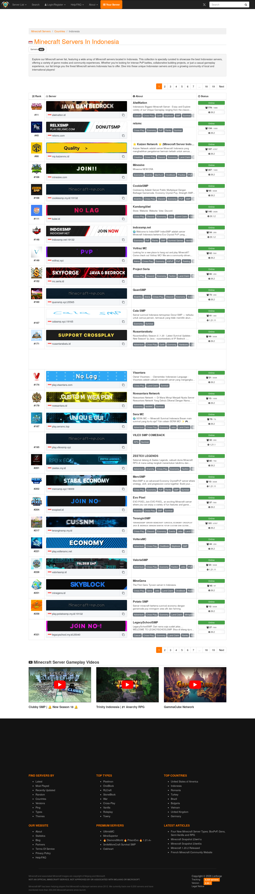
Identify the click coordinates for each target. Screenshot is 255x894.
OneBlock (108, 785)
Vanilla (106, 807)
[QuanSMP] (86, 293)
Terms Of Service (45, 848)
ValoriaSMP (140, 560)
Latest (39, 781)
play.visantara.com (62, 384)
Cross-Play (109, 803)
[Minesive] (86, 168)
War (105, 799)
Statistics (40, 835)
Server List (18, 4)
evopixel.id (57, 509)
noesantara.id (59, 405)
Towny (106, 816)
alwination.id (58, 115)
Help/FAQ (76, 4)
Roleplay (108, 812)
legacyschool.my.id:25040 (65, 634)
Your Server (112, 4)
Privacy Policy (43, 853)
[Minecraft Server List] (5, 4)
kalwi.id (55, 218)
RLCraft (107, 790)
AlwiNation (140, 103)
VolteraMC (139, 539)
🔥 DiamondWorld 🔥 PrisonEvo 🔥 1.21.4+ (127, 840)
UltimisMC (108, 831)
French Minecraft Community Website (191, 852)
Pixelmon (108, 781)
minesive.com (59, 177)
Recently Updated (45, 790)
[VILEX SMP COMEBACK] (86, 438)
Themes (40, 816)
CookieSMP (140, 186)
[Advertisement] (127, 19)
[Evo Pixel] (86, 501)
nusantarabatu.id (61, 343)
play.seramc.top (60, 426)
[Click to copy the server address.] (123, 115)
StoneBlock (109, 794)
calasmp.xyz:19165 (62, 321)
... (199, 86)
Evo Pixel (139, 497)
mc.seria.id (57, 281)
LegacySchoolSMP (145, 622)
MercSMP (139, 477)
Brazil (174, 799)
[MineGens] (86, 584)
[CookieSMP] (86, 189)
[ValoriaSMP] (86, 563)
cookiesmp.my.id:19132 (64, 198)
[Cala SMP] (86, 313)
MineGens (139, 581)
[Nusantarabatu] (86, 335)
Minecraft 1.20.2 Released (185, 848)
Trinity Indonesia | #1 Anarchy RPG (120, 707)
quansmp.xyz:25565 (62, 302)
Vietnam (175, 807)
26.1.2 (212, 216)
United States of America (184, 781)
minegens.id (58, 593)
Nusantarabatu (142, 331)
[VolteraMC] (86, 543)
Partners (40, 844)
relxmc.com (58, 135)
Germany (176, 816)
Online (211, 102)
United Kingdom (179, 812)
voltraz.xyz (57, 260)
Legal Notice (198, 886)
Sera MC (138, 414)
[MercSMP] (86, 480)
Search (36, 4)
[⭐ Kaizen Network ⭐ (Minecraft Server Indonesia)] (86, 148)
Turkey (174, 794)
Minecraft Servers (41, 31)
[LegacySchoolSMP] (86, 626)
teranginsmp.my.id (61, 530)
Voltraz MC (140, 248)
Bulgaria (175, 803)
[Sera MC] (86, 418)
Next (221, 86)
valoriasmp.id (59, 572)
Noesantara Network (146, 393)
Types (39, 812)
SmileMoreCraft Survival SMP (119, 844)
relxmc (137, 123)
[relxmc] (86, 127)
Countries (59, 31)
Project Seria (141, 269)
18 (206, 86)
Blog (38, 840)
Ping (38, 807)
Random (40, 794)
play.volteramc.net (61, 551)
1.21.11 (212, 320)
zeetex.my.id (58, 468)
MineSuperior (110, 835)
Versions (40, 803)
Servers (37, 49)
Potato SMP (140, 601)
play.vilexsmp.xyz (61, 447)
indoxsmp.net (142, 227)
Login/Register (55, 4)
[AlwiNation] (86, 106)
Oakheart (108, 848)
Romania (176, 790)
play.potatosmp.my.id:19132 (67, 613)
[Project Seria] (86, 272)
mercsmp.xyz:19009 (62, 489)
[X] (204, 4)
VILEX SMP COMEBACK (149, 435)
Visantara (139, 372)
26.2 (212, 112)
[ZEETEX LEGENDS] (86, 459)
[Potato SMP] (86, 605)
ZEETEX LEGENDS (145, 456)
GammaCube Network (179, 707)
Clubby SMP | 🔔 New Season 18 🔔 (53, 707)
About (92, 4)
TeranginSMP (142, 518)
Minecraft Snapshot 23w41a (186, 839)
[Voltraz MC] (86, 252)
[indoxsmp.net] (86, 231)
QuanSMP (139, 290)
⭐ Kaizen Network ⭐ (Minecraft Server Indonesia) (166, 144)
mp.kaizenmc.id (60, 156)
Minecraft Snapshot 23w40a (186, 843)
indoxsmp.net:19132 (62, 239)
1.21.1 (212, 444)
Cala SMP (139, 311)
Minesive (138, 165)
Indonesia (176, 785)
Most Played (42, 785)
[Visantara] (86, 376)
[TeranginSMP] (86, 522)
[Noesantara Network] (86, 397)
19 (213, 86)
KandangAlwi (142, 206)
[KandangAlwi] (86, 210)
